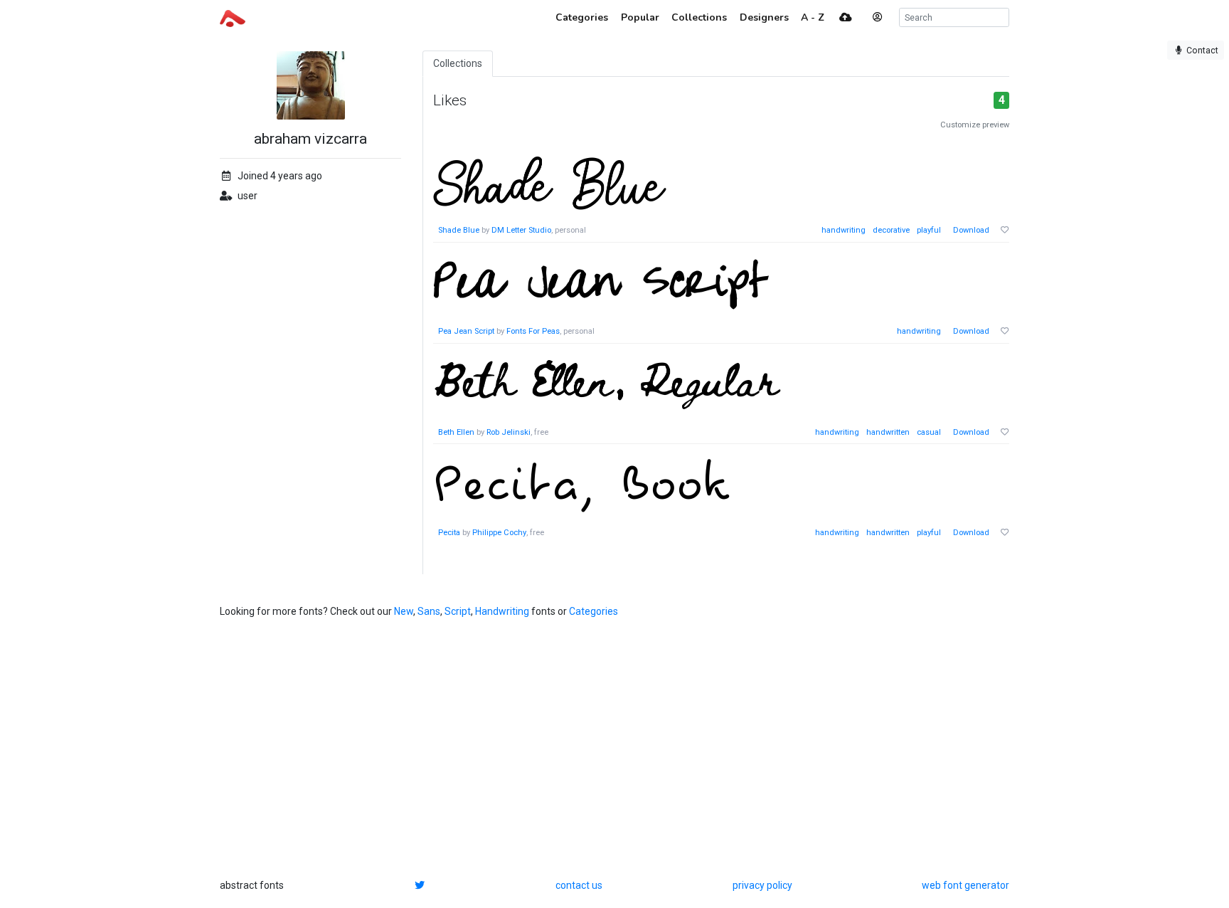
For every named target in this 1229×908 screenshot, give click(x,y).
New (403, 611)
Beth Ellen (456, 432)
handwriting (843, 230)
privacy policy (762, 885)
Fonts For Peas (533, 331)
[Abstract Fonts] (232, 17)
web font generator (965, 885)
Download (971, 230)
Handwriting (502, 611)
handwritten (888, 432)
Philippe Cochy (499, 532)
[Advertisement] (614, 748)
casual (929, 432)
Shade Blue (458, 230)
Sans (428, 611)
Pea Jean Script (466, 331)
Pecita (449, 532)
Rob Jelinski (508, 432)
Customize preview (974, 125)
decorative (891, 230)
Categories (593, 611)
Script (458, 611)
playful (929, 230)
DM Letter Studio (521, 230)
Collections (457, 63)
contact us (578, 885)
